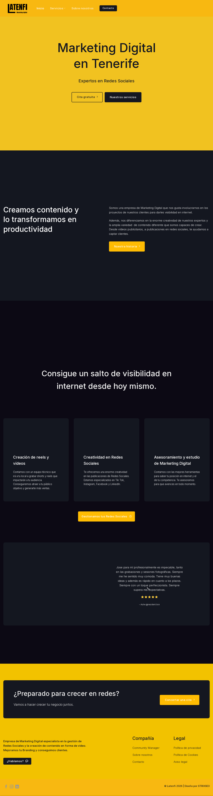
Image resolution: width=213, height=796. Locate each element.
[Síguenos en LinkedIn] (17, 787)
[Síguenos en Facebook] (6, 787)
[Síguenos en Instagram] (11, 787)
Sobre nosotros (83, 8)
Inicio (40, 8)
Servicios (56, 8)
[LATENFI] (17, 8)
